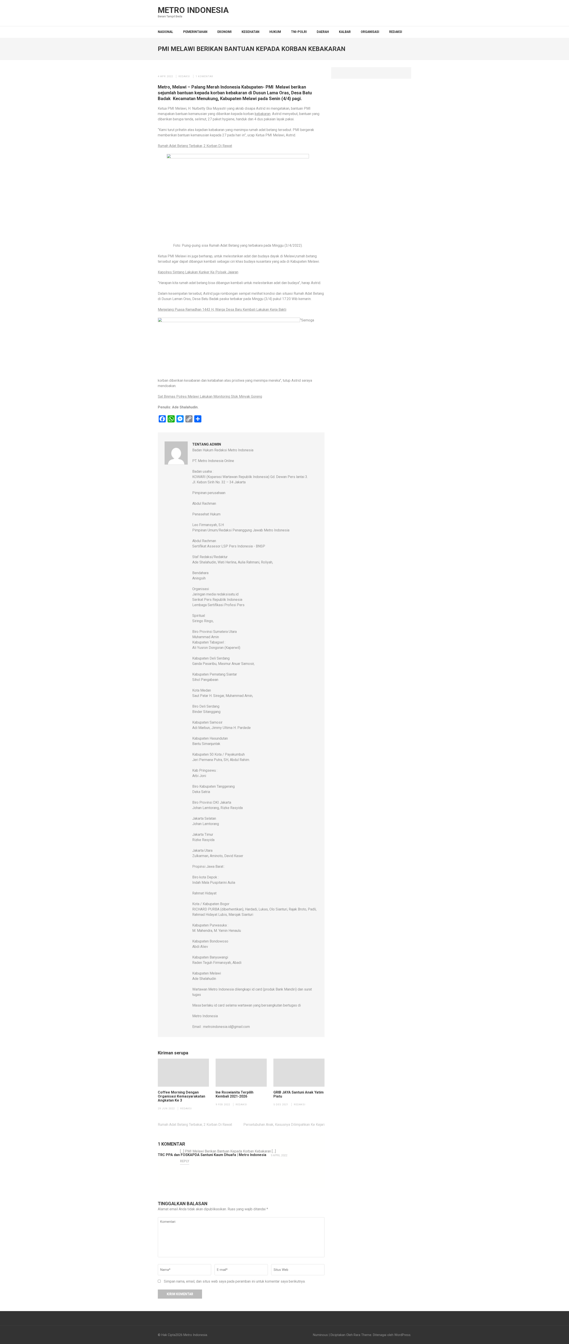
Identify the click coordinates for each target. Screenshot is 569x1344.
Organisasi (370, 32)
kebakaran (262, 114)
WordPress (402, 1335)
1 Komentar (204, 76)
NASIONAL (165, 32)
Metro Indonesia (193, 10)
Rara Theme (362, 1335)
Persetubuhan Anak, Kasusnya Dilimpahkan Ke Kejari (284, 1124)
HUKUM (275, 32)
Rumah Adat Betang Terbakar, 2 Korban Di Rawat (195, 146)
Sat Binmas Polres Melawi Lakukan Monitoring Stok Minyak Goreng (210, 396)
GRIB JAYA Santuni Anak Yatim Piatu (298, 1094)
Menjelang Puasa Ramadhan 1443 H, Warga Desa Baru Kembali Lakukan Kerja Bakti (222, 309)
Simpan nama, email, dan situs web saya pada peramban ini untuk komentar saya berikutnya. (234, 1281)
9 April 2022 (279, 1155)
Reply (184, 1161)
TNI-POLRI (299, 32)
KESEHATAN (250, 32)
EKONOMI (224, 32)
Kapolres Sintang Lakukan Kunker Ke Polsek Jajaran (198, 272)
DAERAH (323, 32)
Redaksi (395, 32)
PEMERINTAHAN (195, 32)
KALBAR (345, 32)
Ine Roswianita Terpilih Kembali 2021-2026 (234, 1094)
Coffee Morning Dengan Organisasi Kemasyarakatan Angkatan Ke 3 (181, 1096)
